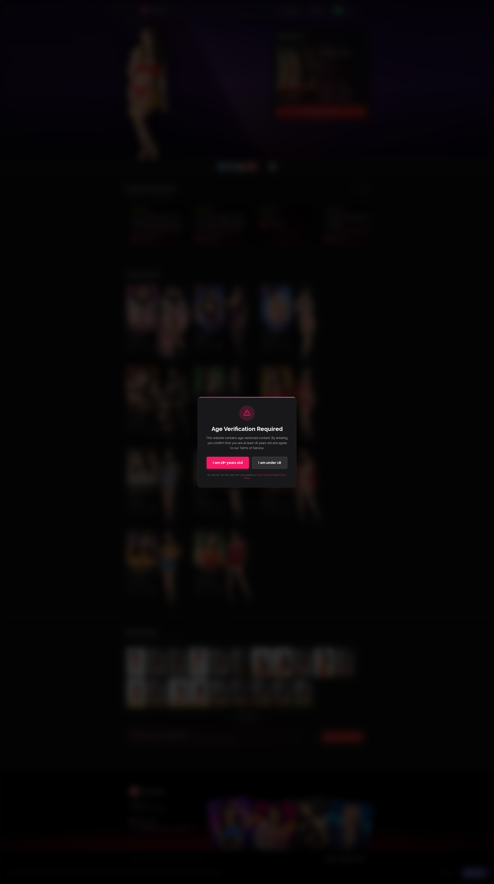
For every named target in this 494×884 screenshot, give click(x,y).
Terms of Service (265, 475)
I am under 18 (269, 463)
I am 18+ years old (228, 463)
